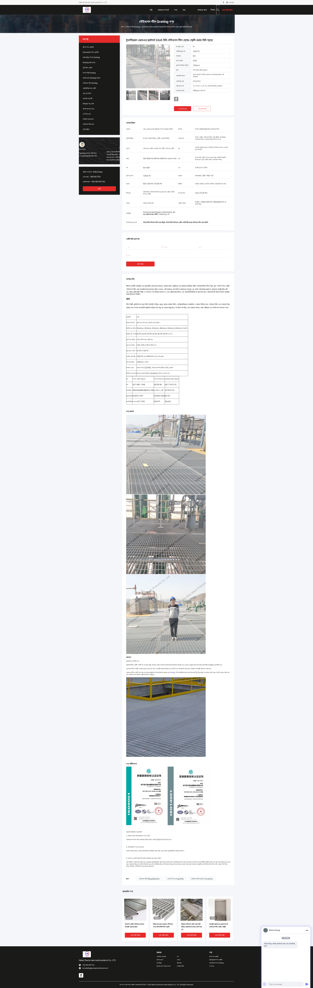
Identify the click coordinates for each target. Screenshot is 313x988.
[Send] (307, 984)
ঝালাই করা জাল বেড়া (88, 109)
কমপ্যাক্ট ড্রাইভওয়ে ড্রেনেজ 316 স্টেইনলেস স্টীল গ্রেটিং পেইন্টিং (218, 925)
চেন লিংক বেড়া (87, 114)
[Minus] (306, 930)
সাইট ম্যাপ (179, 963)
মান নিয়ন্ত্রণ (159, 963)
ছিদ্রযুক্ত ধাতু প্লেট (88, 104)
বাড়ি (122, 27)
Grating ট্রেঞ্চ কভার (89, 62)
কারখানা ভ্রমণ (159, 960)
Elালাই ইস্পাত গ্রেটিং (221, 286)
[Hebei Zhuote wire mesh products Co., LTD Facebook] (223, 2)
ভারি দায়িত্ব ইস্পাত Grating (91, 57)
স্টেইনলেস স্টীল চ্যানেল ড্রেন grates (202, 879)
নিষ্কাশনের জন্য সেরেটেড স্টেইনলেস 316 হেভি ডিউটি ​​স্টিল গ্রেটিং (163, 925)
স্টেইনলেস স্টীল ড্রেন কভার (134, 289)
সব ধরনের (211, 966)
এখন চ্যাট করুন (182, 109)
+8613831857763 (98, 182)
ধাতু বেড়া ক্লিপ (87, 93)
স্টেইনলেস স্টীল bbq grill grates (149, 879)
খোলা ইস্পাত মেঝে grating (175, 879)
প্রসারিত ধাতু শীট (87, 98)
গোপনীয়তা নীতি (180, 966)
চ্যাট (99, 189)
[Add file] (264, 984)
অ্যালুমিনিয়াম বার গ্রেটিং (89, 88)
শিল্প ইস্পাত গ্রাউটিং (88, 47)
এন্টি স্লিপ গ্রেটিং (87, 68)
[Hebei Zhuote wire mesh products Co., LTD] (87, 10)
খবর (178, 956)
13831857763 (95, 177)
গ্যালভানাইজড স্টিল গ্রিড (205, 286)
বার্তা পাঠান (140, 264)
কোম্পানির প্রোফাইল (161, 956)
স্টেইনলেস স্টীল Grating (132, 27)
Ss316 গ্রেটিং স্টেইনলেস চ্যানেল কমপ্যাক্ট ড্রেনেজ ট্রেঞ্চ (134, 925)
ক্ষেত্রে (178, 960)
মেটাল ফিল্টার (86, 129)
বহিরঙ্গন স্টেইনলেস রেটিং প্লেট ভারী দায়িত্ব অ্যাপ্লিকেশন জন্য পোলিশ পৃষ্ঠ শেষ (191, 926)
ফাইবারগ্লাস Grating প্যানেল (91, 78)
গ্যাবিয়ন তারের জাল (88, 119)
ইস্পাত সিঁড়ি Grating (89, 73)
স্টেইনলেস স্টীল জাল (88, 124)
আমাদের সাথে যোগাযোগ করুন (163, 966)
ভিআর (213, 9)
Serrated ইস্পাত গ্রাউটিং (91, 52)
